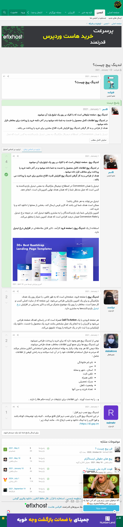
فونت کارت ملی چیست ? (99, 469)
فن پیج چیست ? (103, 449)
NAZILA (12, 491)
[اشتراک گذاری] (8, 76)
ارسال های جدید (115, 18)
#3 (14, 291)
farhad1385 (107, 452)
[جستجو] (5, 12)
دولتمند (111, 307)
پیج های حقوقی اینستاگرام (98, 459)
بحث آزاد (82, 452)
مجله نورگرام (55, 12)
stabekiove (111, 351)
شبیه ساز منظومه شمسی (78, 498)
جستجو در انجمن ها (98, 18)
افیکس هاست (54, 507)
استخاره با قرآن (56, 498)
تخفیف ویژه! (101, 508)
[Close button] (118, 471)
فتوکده (116, 70)
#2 (14, 156)
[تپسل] (8, 511)
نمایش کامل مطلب (98, 140)
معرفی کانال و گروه (83, 462)
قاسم (105, 109)
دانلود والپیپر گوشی (22, 498)
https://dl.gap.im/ (89, 424)
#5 (14, 406)
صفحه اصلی (113, 12)
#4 (14, 335)
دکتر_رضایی (13, 481)
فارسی (116, 518)
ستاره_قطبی (108, 462)
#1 (4, 76)
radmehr (110, 423)
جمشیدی (12, 451)
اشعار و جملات (35, 12)
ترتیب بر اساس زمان (32, 149)
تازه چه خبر (87, 12)
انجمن (100, 12)
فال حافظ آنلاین (40, 498)
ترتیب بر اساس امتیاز (12, 149)
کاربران (71, 12)
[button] (79, 12)
